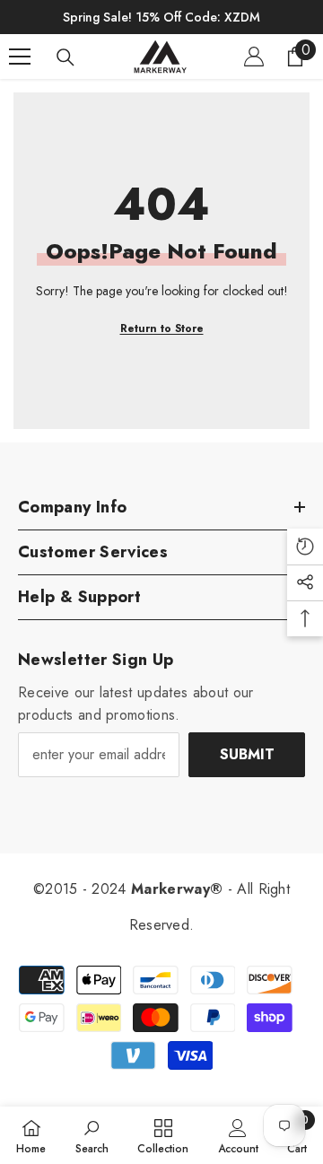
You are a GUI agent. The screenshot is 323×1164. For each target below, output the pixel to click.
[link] (92, 1135)
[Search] (65, 57)
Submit (247, 754)
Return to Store (162, 328)
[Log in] (254, 56)
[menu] (20, 56)
